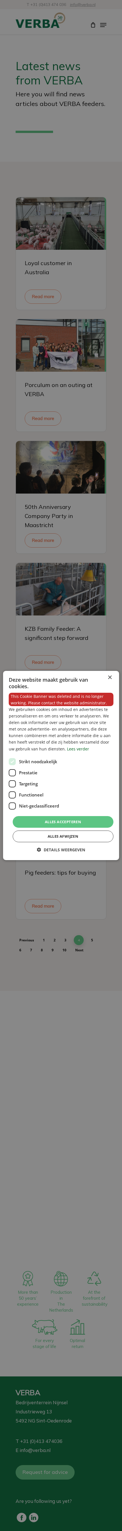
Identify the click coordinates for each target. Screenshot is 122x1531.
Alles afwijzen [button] (63, 836)
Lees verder (78, 748)
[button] (61, 849)
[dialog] (61, 765)
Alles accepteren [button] (63, 821)
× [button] (110, 677)
